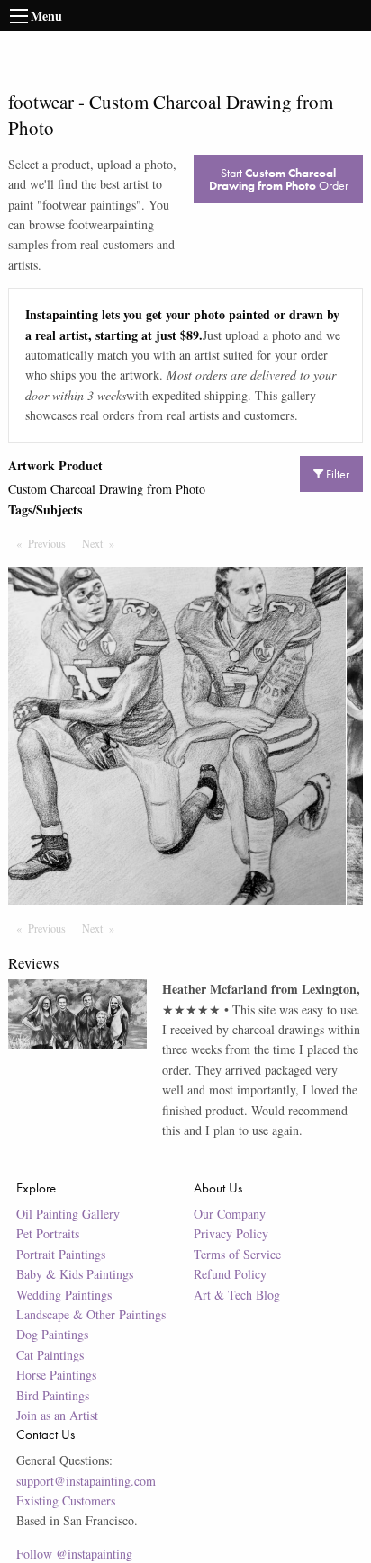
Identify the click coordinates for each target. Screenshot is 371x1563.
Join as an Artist (57, 1415)
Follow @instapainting (74, 1553)
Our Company (230, 1213)
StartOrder (278, 179)
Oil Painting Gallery (68, 1213)
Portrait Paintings (60, 1254)
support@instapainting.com (86, 1480)
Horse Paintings (56, 1374)
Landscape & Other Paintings (91, 1314)
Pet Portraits (47, 1233)
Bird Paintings (52, 1395)
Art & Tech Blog (237, 1294)
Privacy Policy (231, 1233)
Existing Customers (65, 1500)
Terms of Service (237, 1254)
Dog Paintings (52, 1334)
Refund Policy (230, 1273)
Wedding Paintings (64, 1294)
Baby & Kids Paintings (74, 1273)
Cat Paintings (50, 1354)
